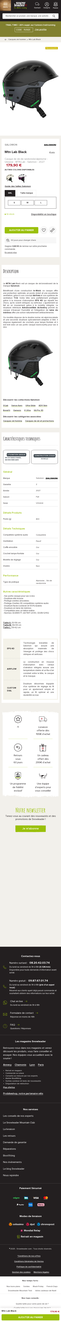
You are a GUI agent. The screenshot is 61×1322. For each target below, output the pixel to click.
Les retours (9, 1136)
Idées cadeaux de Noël (45, 1291)
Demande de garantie (14, 1142)
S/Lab (5, 406)
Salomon (11, 145)
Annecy (7, 1065)
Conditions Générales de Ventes (29, 1261)
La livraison (9, 1129)
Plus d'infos (9, 1087)
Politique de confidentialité (29, 1267)
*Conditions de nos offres (29, 1256)
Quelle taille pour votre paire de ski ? (32, 1304)
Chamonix (20, 1065)
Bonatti (6, 411)
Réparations (9, 1149)
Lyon (32, 1065)
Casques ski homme (17, 39)
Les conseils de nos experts (18, 1116)
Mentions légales (41, 1272)
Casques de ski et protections (39, 421)
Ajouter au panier (21, 230)
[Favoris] (44, 230)
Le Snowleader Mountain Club (19, 1122)
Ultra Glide (30, 406)
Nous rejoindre (11, 1175)
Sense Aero (16, 406)
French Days (52, 1286)
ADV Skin (43, 406)
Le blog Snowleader (13, 1169)
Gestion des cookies (21, 1272)
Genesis (17, 411)
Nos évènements (12, 1162)
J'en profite (40, 29)
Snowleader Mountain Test (20, 1291)
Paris (41, 1065)
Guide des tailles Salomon (18, 186)
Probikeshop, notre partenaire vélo (23, 1093)
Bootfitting (9, 1155)
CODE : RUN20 (23, 30)
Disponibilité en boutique (43, 214)
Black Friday (38, 1286)
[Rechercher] (56, 13)
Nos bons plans (13, 1286)
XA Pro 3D (38, 411)
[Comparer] (52, 230)
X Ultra (27, 411)
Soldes (26, 1286)
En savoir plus (11, 253)
